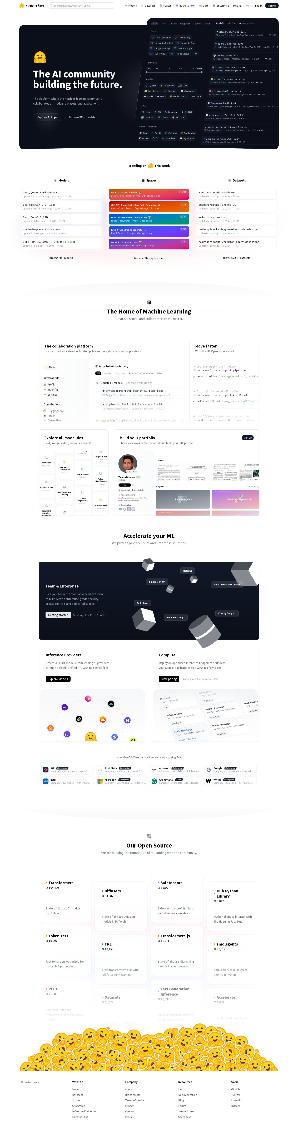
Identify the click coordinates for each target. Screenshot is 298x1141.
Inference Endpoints (199, 663)
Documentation (187, 1094)
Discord (235, 1106)
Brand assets (132, 1094)
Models (132, 5)
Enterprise (222, 5)
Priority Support (227, 613)
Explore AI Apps (47, 117)
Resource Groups (176, 617)
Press (128, 1117)
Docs (205, 5)
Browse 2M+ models (82, 117)
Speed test (184, 1117)
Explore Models (58, 679)
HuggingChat (80, 1117)
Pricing (237, 5)
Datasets (150, 5)
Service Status (186, 1111)
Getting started (58, 615)
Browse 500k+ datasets (236, 257)
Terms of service (135, 1100)
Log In (258, 5)
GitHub (235, 1089)
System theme (31, 1082)
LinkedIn (236, 1100)
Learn (181, 1089)
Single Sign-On (157, 581)
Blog (181, 1100)
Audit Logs (142, 603)
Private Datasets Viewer (227, 584)
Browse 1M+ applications (149, 258)
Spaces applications (177, 668)
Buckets (186, 5)
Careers (129, 1111)
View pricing (169, 679)
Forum (182, 1106)
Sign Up (271, 5)
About (128, 1089)
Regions (187, 570)
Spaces (167, 5)
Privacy (129, 1106)
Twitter (235, 1094)
